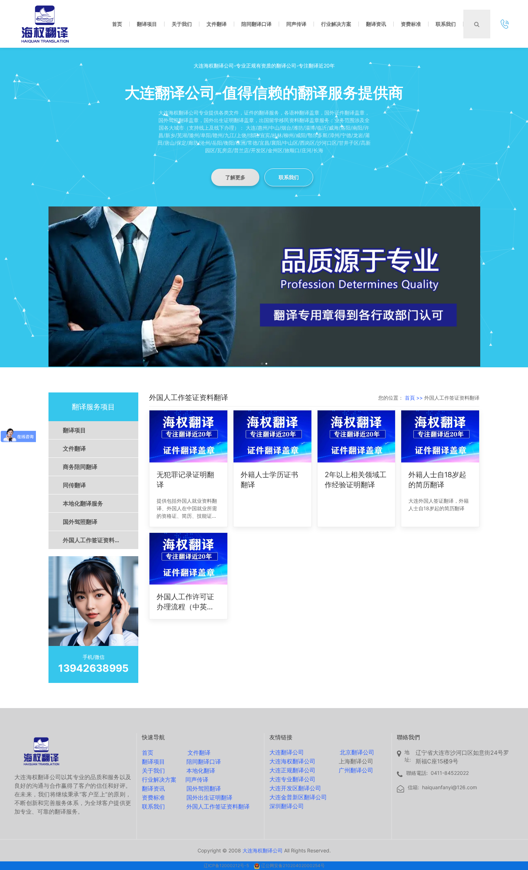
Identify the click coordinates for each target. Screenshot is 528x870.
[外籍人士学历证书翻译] (272, 436)
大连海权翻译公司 (292, 761)
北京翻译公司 (357, 752)
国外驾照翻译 (80, 521)
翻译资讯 (153, 788)
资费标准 (153, 797)
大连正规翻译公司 (292, 770)
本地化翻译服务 (83, 503)
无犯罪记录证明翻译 (185, 479)
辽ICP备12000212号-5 (227, 865)
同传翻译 (74, 485)
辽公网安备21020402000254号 (293, 865)
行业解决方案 (159, 779)
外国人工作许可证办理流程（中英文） (185, 602)
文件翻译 (74, 448)
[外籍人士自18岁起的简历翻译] (440, 436)
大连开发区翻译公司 (295, 788)
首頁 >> (414, 398)
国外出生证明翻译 (209, 797)
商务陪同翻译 (80, 466)
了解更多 (235, 177)
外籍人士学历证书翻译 (269, 479)
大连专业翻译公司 (292, 779)
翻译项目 (74, 430)
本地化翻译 (200, 770)
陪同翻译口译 (203, 761)
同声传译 (196, 779)
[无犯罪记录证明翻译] (188, 436)
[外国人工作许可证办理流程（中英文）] (188, 559)
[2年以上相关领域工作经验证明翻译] (356, 436)
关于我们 (153, 770)
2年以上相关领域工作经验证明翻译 (355, 479)
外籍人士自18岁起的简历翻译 (437, 479)
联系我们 (289, 177)
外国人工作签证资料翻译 (94, 540)
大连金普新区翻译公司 (298, 797)
